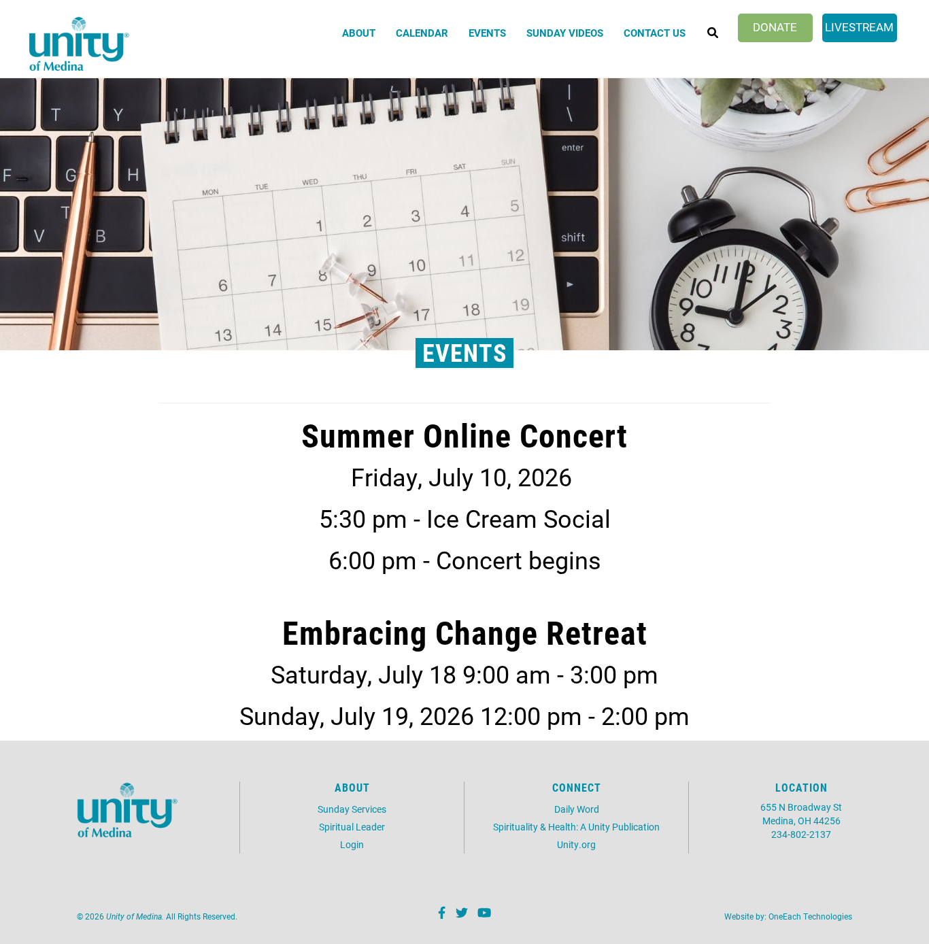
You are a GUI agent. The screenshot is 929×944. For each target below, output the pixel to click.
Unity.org (576, 844)
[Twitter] (460, 914)
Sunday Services (352, 809)
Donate (775, 27)
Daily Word (576, 809)
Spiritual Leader (352, 826)
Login (352, 844)
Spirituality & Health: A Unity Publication (576, 826)
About (358, 32)
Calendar (422, 32)
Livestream (859, 27)
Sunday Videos (564, 32)
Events (487, 32)
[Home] (80, 44)
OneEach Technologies (810, 916)
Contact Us (655, 32)
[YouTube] (482, 914)
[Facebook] (440, 914)
